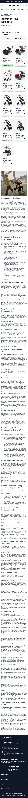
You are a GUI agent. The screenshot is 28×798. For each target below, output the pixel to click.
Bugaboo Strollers (13, 14)
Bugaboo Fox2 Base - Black (7, 136)
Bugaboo (6, 14)
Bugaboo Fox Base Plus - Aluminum (20, 136)
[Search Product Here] (4, 5)
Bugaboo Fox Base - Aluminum (7, 161)
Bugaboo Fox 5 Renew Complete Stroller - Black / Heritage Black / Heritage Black (6, 61)
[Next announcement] (26, 1)
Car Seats (13, 9)
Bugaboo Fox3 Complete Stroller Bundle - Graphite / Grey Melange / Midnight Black (20, 61)
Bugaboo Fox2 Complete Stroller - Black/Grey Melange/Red (20, 86)
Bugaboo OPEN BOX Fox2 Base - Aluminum (20, 111)
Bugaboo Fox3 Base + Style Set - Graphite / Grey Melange (7, 86)
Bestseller (13, 42)
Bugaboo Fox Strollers (5, 15)
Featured (7, 42)
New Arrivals (20, 42)
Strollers (7, 9)
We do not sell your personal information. (14, 793)
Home (18, 9)
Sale (2, 9)
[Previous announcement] (1, 1)
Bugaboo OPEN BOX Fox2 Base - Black (7, 111)
